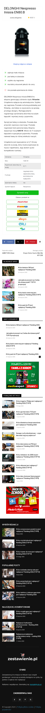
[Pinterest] (25, 700)
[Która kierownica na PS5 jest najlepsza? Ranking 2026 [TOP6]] (8, 447)
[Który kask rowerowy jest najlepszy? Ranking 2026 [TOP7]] (8, 296)
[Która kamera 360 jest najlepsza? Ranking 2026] (8, 271)
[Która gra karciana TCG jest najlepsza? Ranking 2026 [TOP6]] (8, 415)
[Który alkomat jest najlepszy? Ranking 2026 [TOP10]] (8, 468)
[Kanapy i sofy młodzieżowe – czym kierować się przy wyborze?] (8, 436)
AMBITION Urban (8, 253)
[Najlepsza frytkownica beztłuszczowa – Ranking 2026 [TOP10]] (8, 626)
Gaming (5, 418)
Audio (4, 482)
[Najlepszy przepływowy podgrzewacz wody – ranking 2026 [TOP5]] (8, 637)
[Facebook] (14, 700)
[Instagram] (20, 700)
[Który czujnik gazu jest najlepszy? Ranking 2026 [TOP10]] (8, 615)
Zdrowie (5, 407)
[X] (30, 700)
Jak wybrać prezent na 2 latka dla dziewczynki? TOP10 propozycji (28, 282)
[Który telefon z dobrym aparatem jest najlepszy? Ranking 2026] (8, 596)
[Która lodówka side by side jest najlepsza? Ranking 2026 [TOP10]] (8, 573)
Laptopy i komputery (6, 428)
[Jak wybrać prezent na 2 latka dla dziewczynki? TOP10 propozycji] (8, 283)
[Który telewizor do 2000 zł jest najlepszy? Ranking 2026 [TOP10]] (8, 458)
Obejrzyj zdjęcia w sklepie (22, 64)
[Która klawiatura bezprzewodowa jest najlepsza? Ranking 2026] (8, 426)
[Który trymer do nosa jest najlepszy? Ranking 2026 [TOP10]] (8, 555)
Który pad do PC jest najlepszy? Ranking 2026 (22, 354)
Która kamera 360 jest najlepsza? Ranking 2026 (23, 325)
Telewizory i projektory (6, 460)
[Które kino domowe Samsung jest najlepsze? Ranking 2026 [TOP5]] (8, 479)
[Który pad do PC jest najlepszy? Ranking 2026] (8, 308)
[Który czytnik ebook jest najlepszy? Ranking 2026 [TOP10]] (8, 543)
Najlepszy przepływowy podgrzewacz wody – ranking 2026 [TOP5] (28, 636)
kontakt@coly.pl (36, 684)
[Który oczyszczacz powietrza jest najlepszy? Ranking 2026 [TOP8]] (8, 532)
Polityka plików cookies (25, 707)
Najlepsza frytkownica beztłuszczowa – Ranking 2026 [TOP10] (27, 625)
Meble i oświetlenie (6, 438)
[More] (40, 242)
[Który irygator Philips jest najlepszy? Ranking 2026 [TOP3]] (8, 404)
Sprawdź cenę (22, 193)
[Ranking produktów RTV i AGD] (22, 657)
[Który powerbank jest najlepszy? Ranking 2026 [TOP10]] (8, 584)
